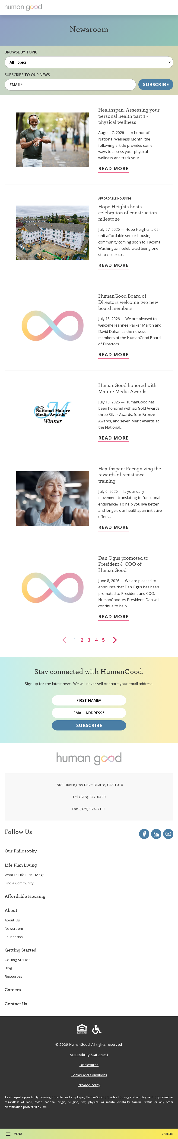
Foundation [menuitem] (14, 936)
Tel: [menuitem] (89, 796)
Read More (113, 169)
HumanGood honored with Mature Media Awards (127, 388)
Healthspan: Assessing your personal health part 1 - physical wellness (128, 116)
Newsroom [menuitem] (14, 928)
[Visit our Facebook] (144, 834)
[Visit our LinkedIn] (156, 834)
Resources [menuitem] (13, 976)
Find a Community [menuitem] (19, 883)
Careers (167, 1134)
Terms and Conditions (89, 1075)
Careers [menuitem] (13, 989)
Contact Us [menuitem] (16, 1003)
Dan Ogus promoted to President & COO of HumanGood (123, 564)
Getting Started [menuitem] (18, 959)
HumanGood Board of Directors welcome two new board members (128, 302)
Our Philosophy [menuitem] (21, 851)
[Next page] (114, 640)
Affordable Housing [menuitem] (25, 896)
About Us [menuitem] (12, 920)
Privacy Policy (89, 1085)
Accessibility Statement (89, 1054)
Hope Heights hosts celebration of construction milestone (127, 212)
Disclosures (89, 1064)
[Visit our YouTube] (168, 834)
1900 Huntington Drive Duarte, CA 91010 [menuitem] (89, 784)
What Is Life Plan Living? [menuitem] (24, 874)
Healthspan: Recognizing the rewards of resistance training (129, 474)
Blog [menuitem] (8, 968)
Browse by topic (21, 52)
